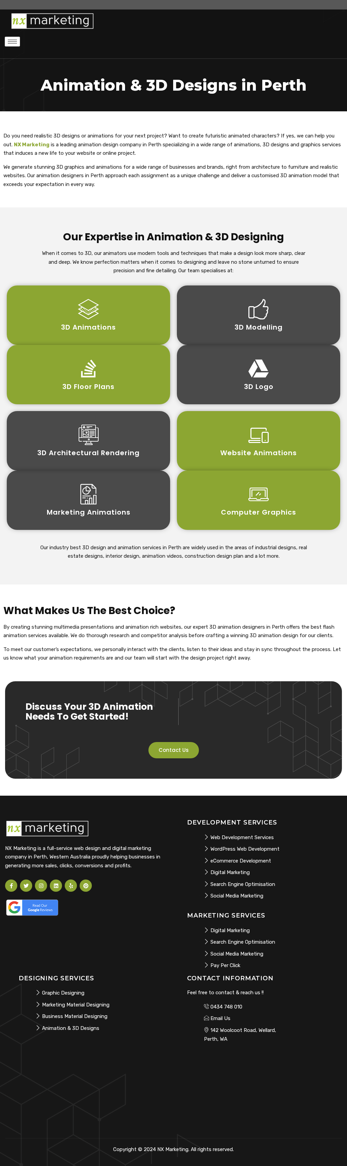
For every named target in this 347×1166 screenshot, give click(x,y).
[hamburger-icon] (12, 42)
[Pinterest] (86, 886)
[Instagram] (41, 886)
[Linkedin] (56, 886)
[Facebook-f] (11, 886)
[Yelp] (71, 886)
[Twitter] (26, 886)
